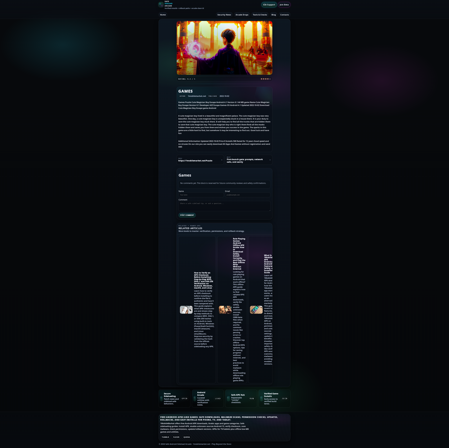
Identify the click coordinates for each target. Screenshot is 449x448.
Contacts (284, 14)
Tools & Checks (260, 14)
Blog (274, 14)
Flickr (176, 437)
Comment (183, 199)
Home (163, 14)
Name (181, 191)
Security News (224, 14)
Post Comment (187, 215)
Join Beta (284, 4)
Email (227, 191)
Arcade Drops (242, 14)
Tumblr (165, 437)
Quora (187, 437)
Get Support (269, 4)
